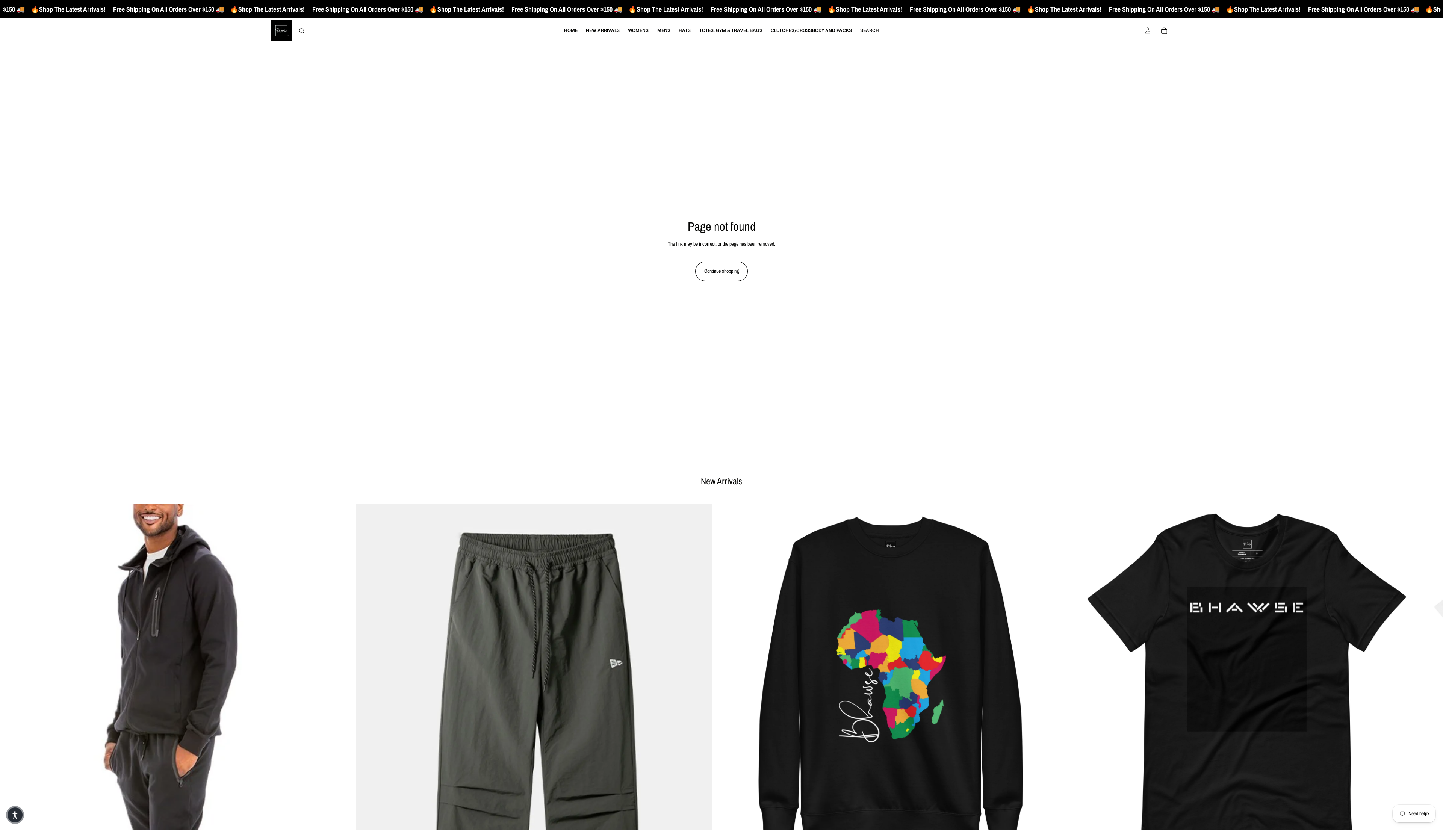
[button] (15, 815)
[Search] (301, 31)
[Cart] (1164, 31)
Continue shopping (721, 271)
